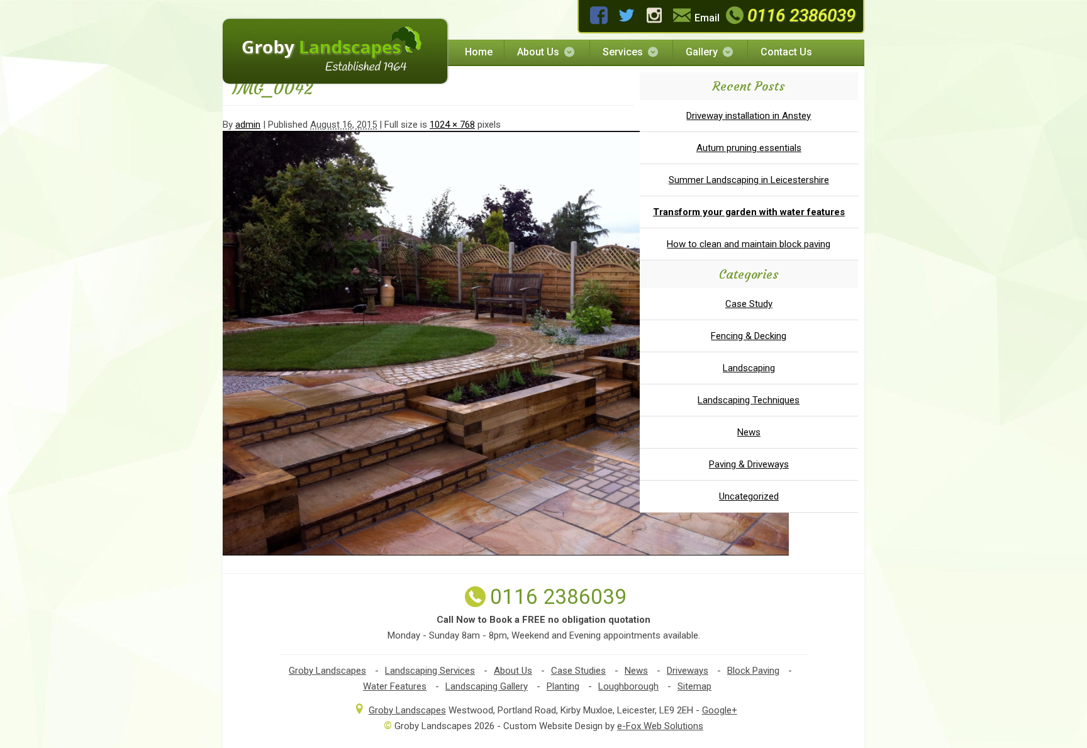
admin (247, 124)
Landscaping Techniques (749, 400)
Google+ (719, 710)
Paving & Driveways (749, 464)
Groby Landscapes (327, 670)
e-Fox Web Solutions (660, 726)
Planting (563, 686)
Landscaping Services (430, 670)
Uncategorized (749, 496)
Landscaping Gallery (486, 686)
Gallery (702, 52)
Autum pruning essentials (748, 148)
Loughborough (628, 686)
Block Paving (753, 670)
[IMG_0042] (506, 552)
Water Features (394, 686)
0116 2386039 (801, 15)
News (749, 432)
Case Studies (578, 670)
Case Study (748, 304)
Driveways (687, 670)
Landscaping (749, 368)
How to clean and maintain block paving (748, 244)
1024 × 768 (452, 124)
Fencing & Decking (748, 336)
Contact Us (786, 52)
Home (479, 52)
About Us (538, 52)
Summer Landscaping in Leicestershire (749, 180)
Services (623, 52)
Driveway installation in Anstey (748, 115)
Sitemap (694, 686)
